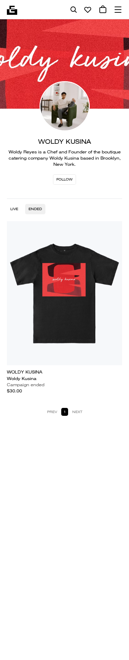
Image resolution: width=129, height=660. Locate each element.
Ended (35, 209)
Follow (64, 179)
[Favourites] (87, 9)
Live (14, 209)
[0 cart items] (102, 9)
